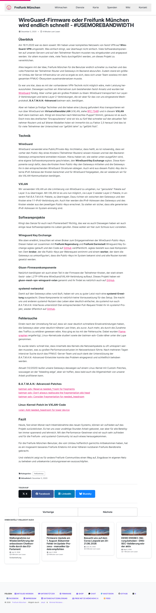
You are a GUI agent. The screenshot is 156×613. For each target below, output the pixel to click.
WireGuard (24, 93)
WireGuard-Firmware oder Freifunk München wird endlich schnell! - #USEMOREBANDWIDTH (76, 22)
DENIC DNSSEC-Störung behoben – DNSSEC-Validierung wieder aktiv (133, 542)
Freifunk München (27, 7)
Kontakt (143, 7)
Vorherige (48, 512)
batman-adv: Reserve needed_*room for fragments (47, 389)
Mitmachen (61, 7)
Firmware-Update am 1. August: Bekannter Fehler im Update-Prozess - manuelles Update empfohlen (59, 544)
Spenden (112, 7)
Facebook (14, 598)
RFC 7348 (92, 111)
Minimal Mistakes (55, 602)
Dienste (80, 7)
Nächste (107, 512)
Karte (96, 7)
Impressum (30, 598)
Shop (80, 594)
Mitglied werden (25, 594)
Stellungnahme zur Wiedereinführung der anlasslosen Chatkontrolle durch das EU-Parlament (21, 544)
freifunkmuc (39, 474)
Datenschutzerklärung (55, 598)
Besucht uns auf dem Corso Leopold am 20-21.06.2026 (96, 541)
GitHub (68, 248)
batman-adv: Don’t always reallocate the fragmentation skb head (54, 392)
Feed (108, 598)
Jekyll (43, 602)
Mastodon (108, 594)
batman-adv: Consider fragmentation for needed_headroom (51, 396)
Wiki (128, 7)
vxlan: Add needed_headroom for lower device (44, 410)
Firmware (66, 594)
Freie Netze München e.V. (86, 598)
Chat (93, 594)
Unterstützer (47, 594)
